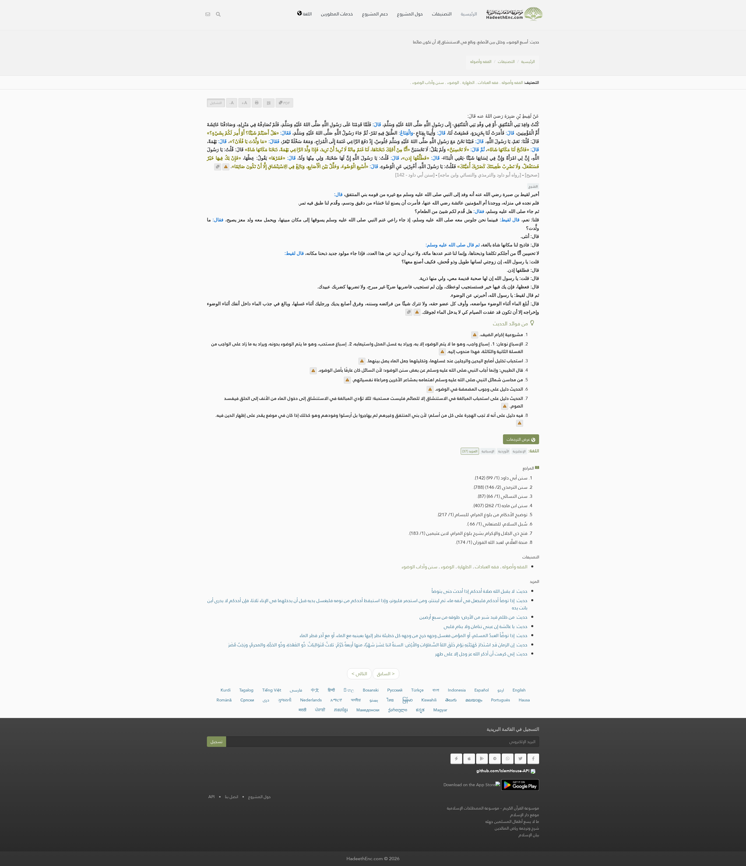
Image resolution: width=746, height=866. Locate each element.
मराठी (302, 710)
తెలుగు (451, 700)
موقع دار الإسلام (524, 815)
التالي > (359, 673)
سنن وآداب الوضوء (428, 82)
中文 (315, 690)
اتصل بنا (231, 796)
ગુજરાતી (284, 700)
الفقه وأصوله (480, 61)
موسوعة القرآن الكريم (521, 808)
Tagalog (246, 690)
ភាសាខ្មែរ (341, 710)
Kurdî (226, 690)
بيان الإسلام (529, 835)
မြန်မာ (407, 700)
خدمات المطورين (337, 14)
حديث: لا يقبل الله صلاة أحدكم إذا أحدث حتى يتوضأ (479, 591)
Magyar (440, 710)
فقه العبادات (488, 82)
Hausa (524, 700)
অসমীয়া (356, 700)
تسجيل (216, 741)
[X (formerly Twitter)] (520, 759)
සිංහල (349, 690)
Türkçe (417, 690)
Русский (394, 690)
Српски (247, 700)
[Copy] (217, 166)
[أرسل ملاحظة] (225, 166)
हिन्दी (331, 690)
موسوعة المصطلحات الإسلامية (473, 808)
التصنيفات (442, 14)
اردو (500, 690)
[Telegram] (495, 759)
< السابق (386, 673)
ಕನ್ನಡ (420, 710)
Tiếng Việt (271, 690)
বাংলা (435, 690)
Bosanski (371, 690)
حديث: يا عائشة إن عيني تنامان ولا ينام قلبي (485, 626)
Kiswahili (429, 700)
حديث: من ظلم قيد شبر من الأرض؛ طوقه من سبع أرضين (473, 617)
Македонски (367, 710)
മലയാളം (473, 700)
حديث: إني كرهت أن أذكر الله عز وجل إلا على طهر (481, 654)
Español (481, 690)
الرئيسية (469, 14)
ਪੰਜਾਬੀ (320, 710)
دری (266, 700)
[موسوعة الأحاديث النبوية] (514, 14)
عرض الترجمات (519, 439)
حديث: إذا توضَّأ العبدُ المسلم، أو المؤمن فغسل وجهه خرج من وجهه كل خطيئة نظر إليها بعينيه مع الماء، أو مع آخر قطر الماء (413, 635)
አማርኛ (336, 700)
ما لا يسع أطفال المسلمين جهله (512, 821)
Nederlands (311, 700)
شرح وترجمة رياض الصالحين (517, 828)
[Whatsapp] (507, 759)
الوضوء (453, 82)
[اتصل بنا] (208, 15)
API (211, 796)
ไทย (390, 700)
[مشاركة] (269, 102)
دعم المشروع (375, 14)
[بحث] (218, 15)
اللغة (307, 14)
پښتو (374, 700)
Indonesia (457, 690)
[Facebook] (533, 759)
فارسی (296, 690)
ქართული (397, 710)
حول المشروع (410, 14)
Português (500, 700)
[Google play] (482, 759)
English (519, 690)
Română (224, 700)
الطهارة (468, 82)
